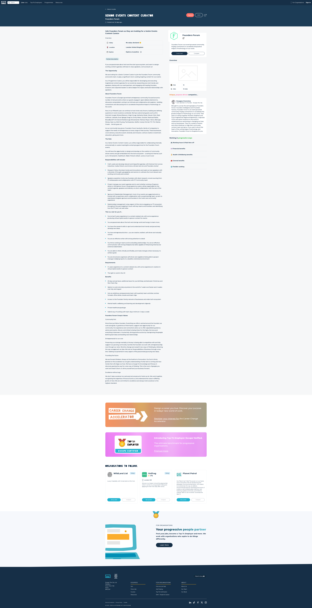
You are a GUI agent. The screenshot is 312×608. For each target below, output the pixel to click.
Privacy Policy (119, 602)
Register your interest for (166, 418)
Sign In (308, 2)
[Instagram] (206, 602)
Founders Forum (191, 35)
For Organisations (298, 2)
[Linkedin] (190, 602)
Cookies (125, 602)
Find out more (161, 451)
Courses (133, 592)
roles (24, 2)
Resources (59, 2)
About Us (184, 586)
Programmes (49, 2)
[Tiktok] (194, 602)
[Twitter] (202, 602)
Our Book (184, 592)
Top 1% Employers (36, 2)
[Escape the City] (3, 2)
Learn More (164, 545)
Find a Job (133, 589)
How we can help (161, 586)
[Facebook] (198, 602)
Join (132, 586)
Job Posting (159, 589)
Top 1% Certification (161, 592)
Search (13, 2)
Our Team (184, 589)
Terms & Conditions (109, 602)
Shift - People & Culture (162, 594)
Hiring (132, 473)
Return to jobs (111, 9)
